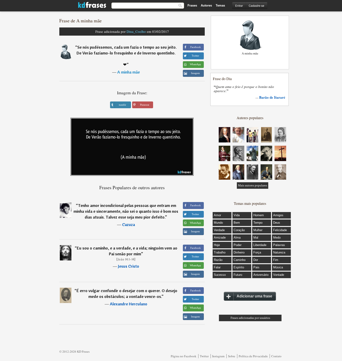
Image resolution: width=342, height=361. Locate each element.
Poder (237, 245)
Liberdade (259, 245)
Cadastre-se (256, 5)
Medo (277, 237)
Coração (239, 230)
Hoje (217, 245)
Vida (237, 215)
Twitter (204, 356)
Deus (276, 222)
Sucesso (220, 275)
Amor (217, 215)
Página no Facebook (183, 356)
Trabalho (219, 252)
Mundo (218, 222)
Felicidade (280, 230)
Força (257, 252)
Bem (237, 222)
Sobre (231, 356)
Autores (206, 5)
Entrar (239, 5)
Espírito (239, 267)
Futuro (238, 275)
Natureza (279, 252)
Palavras (279, 245)
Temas (220, 5)
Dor (255, 260)
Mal (255, 237)
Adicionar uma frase (254, 296)
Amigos (278, 215)
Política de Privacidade (253, 356)
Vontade (278, 275)
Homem (258, 215)
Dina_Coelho (136, 31)
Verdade (219, 230)
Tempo (257, 222)
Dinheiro (239, 252)
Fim (275, 260)
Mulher (257, 230)
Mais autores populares (252, 185)
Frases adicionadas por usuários (250, 318)
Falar (217, 267)
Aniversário (260, 275)
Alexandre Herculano (128, 304)
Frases (192, 5)
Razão (218, 260)
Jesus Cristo (128, 266)
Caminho (239, 260)
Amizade (220, 237)
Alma (237, 237)
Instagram (218, 356)
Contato (276, 356)
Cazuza (128, 224)
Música (278, 267)
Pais (256, 267)
